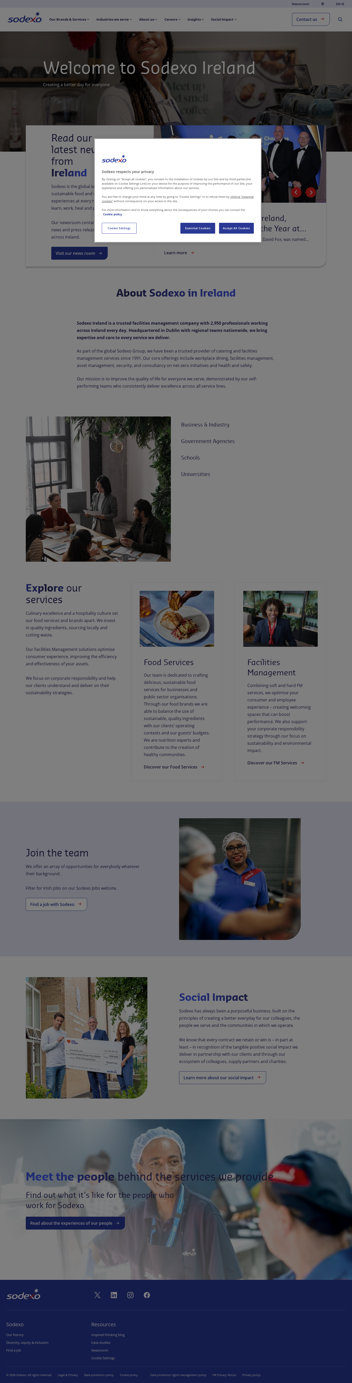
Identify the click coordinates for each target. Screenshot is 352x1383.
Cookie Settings (119, 228)
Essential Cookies (198, 228)
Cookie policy (112, 214)
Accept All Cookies (236, 228)
